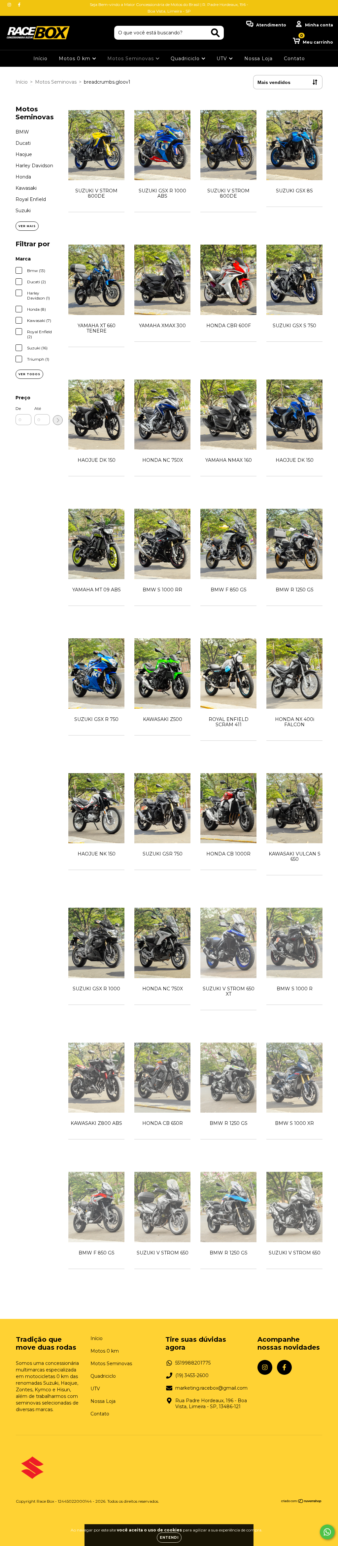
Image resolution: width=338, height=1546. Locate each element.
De (18, 408)
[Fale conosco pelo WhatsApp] (327, 1532)
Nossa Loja (258, 58)
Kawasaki (26, 188)
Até (37, 408)
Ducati (23, 143)
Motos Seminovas (131, 58)
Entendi (169, 1537)
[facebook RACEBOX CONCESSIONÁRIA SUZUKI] (19, 5)
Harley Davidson (34, 166)
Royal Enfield (31, 199)
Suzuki (23, 211)
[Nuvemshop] (301, 1501)
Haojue (24, 154)
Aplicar (58, 420)
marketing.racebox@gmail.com (211, 1388)
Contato (294, 58)
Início (40, 58)
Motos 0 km (75, 58)
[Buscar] (215, 33)
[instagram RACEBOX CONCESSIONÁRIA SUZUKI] (10, 5)
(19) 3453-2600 (192, 1375)
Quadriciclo (186, 58)
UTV (223, 58)
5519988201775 (193, 1363)
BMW (22, 132)
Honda (23, 177)
